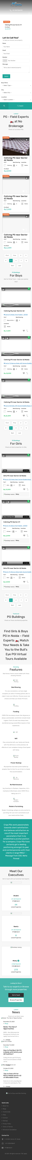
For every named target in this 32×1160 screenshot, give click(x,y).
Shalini (16, 896)
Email (4, 50)
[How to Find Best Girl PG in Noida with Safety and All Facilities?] (6, 1041)
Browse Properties (16, 1000)
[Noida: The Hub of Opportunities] (11, 1018)
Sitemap (5, 1120)
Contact (5, 1117)
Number (5, 57)
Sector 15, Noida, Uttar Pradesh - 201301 (16, 314)
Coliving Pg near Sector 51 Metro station (15, 24)
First (7, 255)
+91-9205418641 (10, 1143)
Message (5, 64)
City (2, 90)
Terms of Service (8, 1126)
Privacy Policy (7, 1123)
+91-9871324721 (17, 10)
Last (19, 265)
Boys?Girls (4, 82)
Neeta (16, 926)
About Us (5, 1106)
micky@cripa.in (16, 966)
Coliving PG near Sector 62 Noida (15, 159)
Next (12, 265)
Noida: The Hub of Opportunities (10, 1028)
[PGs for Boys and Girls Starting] (16, 6)
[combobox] (5, 60)
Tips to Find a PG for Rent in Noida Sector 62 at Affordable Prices (12, 1075)
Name (4, 43)
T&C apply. (24, 1153)
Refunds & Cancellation (10, 1129)
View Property (16, 152)
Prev (14, 255)
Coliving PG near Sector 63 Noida (15, 197)
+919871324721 (16, 964)
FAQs (4, 1114)
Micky (17, 304)
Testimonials (6, 1112)
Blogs (6, 1023)
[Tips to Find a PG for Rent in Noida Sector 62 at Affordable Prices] (8, 1065)
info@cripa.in (16, 901)
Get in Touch (16, 995)
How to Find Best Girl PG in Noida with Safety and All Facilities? (12, 1052)
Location (4, 97)
